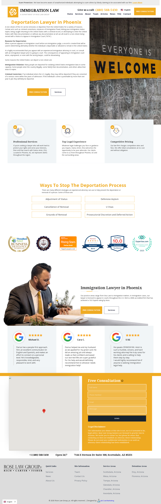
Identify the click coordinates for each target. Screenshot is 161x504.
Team (95, 14)
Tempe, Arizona (110, 480)
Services (79, 14)
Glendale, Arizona (111, 484)
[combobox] (9, 501)
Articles (104, 14)
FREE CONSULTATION (145, 11)
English (9, 502)
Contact (127, 14)
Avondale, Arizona (111, 493)
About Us (50, 480)
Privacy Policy (80, 480)
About (88, 14)
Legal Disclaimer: (97, 426)
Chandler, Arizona (111, 489)
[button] (125, 10)
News (112, 14)
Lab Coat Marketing (107, 501)
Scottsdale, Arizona (112, 472)
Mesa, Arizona (109, 476)
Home (70, 14)
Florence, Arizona (140, 476)
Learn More (137, 2)
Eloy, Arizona (138, 472)
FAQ (119, 14)
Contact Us (79, 476)
